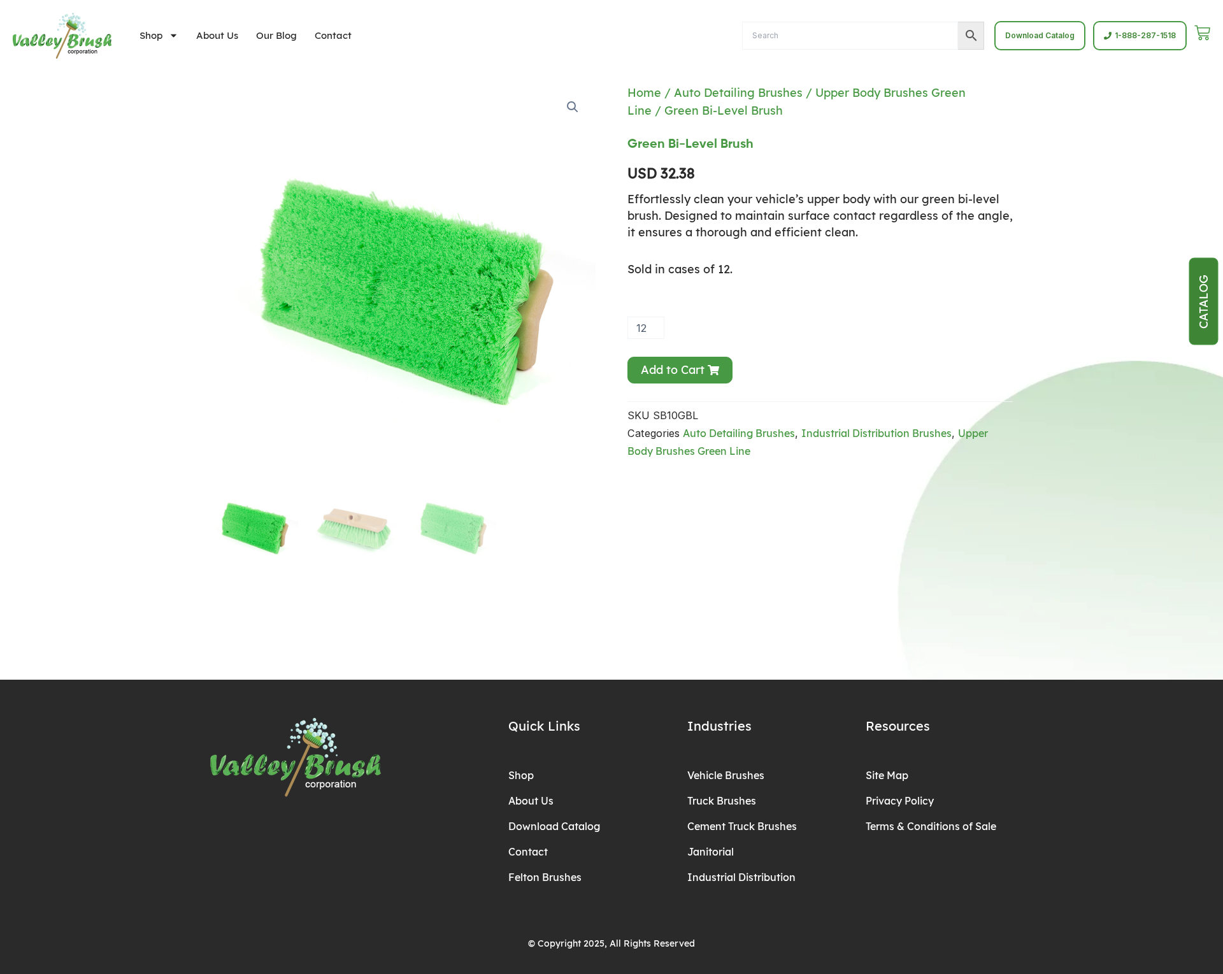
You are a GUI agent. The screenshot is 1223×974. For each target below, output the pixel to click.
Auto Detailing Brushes (738, 92)
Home (644, 92)
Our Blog (276, 35)
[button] (572, 107)
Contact (333, 35)
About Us (217, 35)
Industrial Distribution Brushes (876, 433)
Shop (150, 35)
